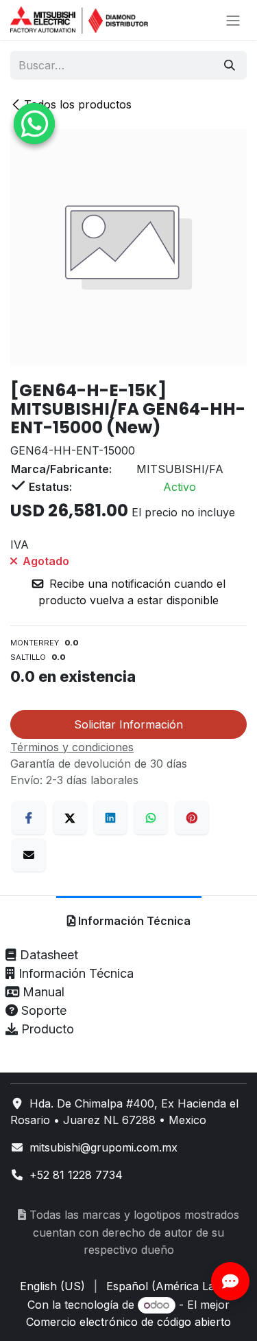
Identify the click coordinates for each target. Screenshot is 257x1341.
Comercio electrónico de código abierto (128, 1322)
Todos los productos (78, 104)
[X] (69, 817)
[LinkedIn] (110, 817)
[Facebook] (28, 817)
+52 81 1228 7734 (76, 1175)
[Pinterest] (191, 817)
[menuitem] (52, 1286)
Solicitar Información (128, 724)
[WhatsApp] (150, 817)
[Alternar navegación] (233, 19)
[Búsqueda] (229, 65)
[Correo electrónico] (28, 854)
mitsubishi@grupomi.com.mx (103, 1147)
